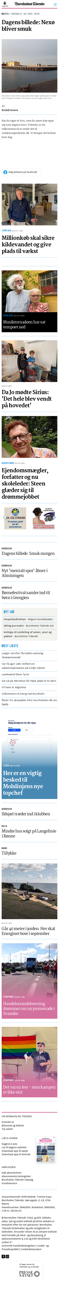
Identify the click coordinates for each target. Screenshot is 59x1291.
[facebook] (3, 1256)
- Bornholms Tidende (28, 634)
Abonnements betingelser (16, 1176)
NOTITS (5, 13)
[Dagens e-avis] (45, 1149)
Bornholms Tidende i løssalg (17, 1180)
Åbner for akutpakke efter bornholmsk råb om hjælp (29, 702)
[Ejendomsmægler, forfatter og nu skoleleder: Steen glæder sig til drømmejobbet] (29, 437)
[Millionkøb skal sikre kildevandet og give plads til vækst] (29, 204)
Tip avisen (7, 1129)
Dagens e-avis (9, 1144)
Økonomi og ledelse (13, 1126)
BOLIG (4, 826)
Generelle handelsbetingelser (18, 1246)
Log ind (5, 6)
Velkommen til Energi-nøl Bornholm (23, 694)
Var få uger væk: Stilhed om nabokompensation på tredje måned (23, 666)
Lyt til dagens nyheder (14, 1147)
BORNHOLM (7, 548)
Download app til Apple (15, 1151)
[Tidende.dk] (29, 4)
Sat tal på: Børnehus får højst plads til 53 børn (29, 681)
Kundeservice (9, 1183)
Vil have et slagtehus (14, 687)
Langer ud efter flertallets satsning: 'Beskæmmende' (23, 655)
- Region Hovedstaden (28, 619)
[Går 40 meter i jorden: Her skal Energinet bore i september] (29, 891)
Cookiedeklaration (31, 1249)
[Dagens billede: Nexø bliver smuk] (29, 66)
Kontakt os (8, 1122)
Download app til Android (16, 1154)
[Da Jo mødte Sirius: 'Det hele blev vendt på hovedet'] (29, 361)
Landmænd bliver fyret (15, 674)
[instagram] (7, 1256)
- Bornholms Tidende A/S (29, 626)
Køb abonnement (11, 1173)
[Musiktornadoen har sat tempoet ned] (29, 291)
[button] (55, 4)
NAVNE (4, 848)
